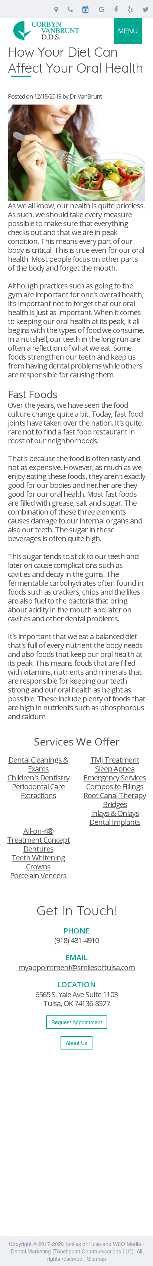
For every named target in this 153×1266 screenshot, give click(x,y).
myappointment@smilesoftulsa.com (76, 967)
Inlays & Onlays (115, 813)
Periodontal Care (38, 786)
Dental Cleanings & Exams (38, 764)
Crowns (38, 867)
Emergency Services (115, 778)
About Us (76, 1043)
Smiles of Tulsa (83, 1243)
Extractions (38, 795)
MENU (128, 30)
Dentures (38, 849)
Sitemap (96, 1258)
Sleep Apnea (114, 769)
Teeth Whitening (38, 858)
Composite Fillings (114, 786)
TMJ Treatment (114, 760)
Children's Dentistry (38, 778)
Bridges (115, 804)
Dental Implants (114, 822)
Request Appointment (76, 1022)
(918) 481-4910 (76, 940)
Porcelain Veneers (38, 875)
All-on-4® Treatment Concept (38, 835)
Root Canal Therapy (115, 795)
